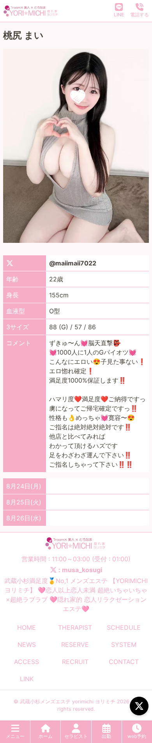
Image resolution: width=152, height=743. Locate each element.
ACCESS (26, 662)
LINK (27, 679)
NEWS (27, 644)
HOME (26, 627)
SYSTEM (123, 644)
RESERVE (75, 644)
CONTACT (124, 662)
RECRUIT (75, 662)
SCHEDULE (124, 627)
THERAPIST (75, 627)
